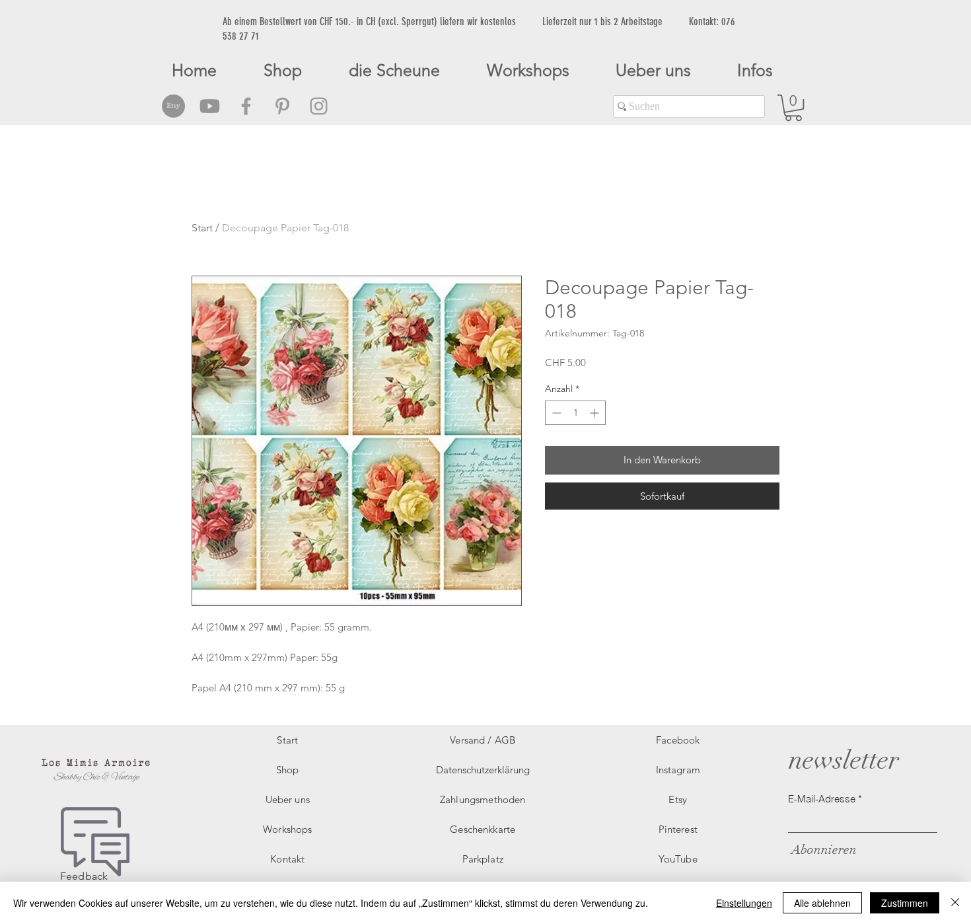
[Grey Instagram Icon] (318, 106)
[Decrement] (555, 412)
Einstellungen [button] (744, 902)
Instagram (678, 769)
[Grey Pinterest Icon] (282, 106)
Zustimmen (904, 902)
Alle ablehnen (822, 902)
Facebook (678, 740)
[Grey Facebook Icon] (246, 106)
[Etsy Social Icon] (173, 106)
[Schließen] (955, 902)
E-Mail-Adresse (821, 799)
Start (202, 227)
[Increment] (595, 412)
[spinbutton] (575, 412)
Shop (287, 769)
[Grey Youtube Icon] (209, 106)
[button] (793, 108)
